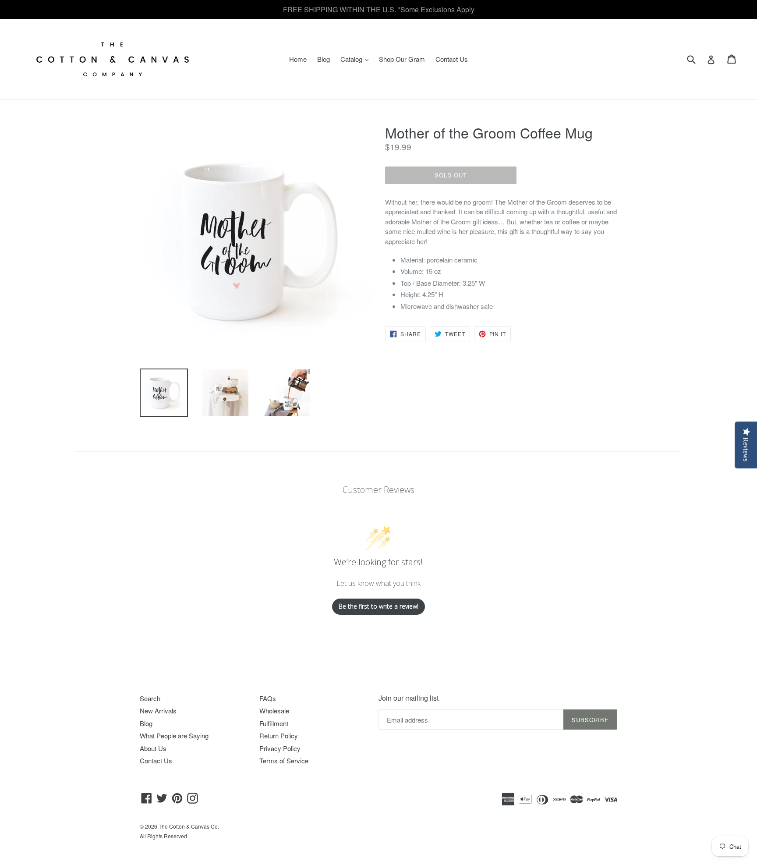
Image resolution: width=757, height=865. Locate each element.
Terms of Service (283, 760)
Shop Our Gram (402, 59)
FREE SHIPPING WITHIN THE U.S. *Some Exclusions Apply (378, 9)
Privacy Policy (280, 748)
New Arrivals (158, 710)
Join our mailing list (408, 698)
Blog (323, 59)
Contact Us (451, 59)
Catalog (356, 59)
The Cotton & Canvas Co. (189, 826)
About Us (153, 748)
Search (150, 698)
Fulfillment (273, 723)
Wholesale (274, 710)
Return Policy (278, 735)
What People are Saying (174, 735)
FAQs (267, 698)
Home (298, 59)
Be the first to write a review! (378, 606)
